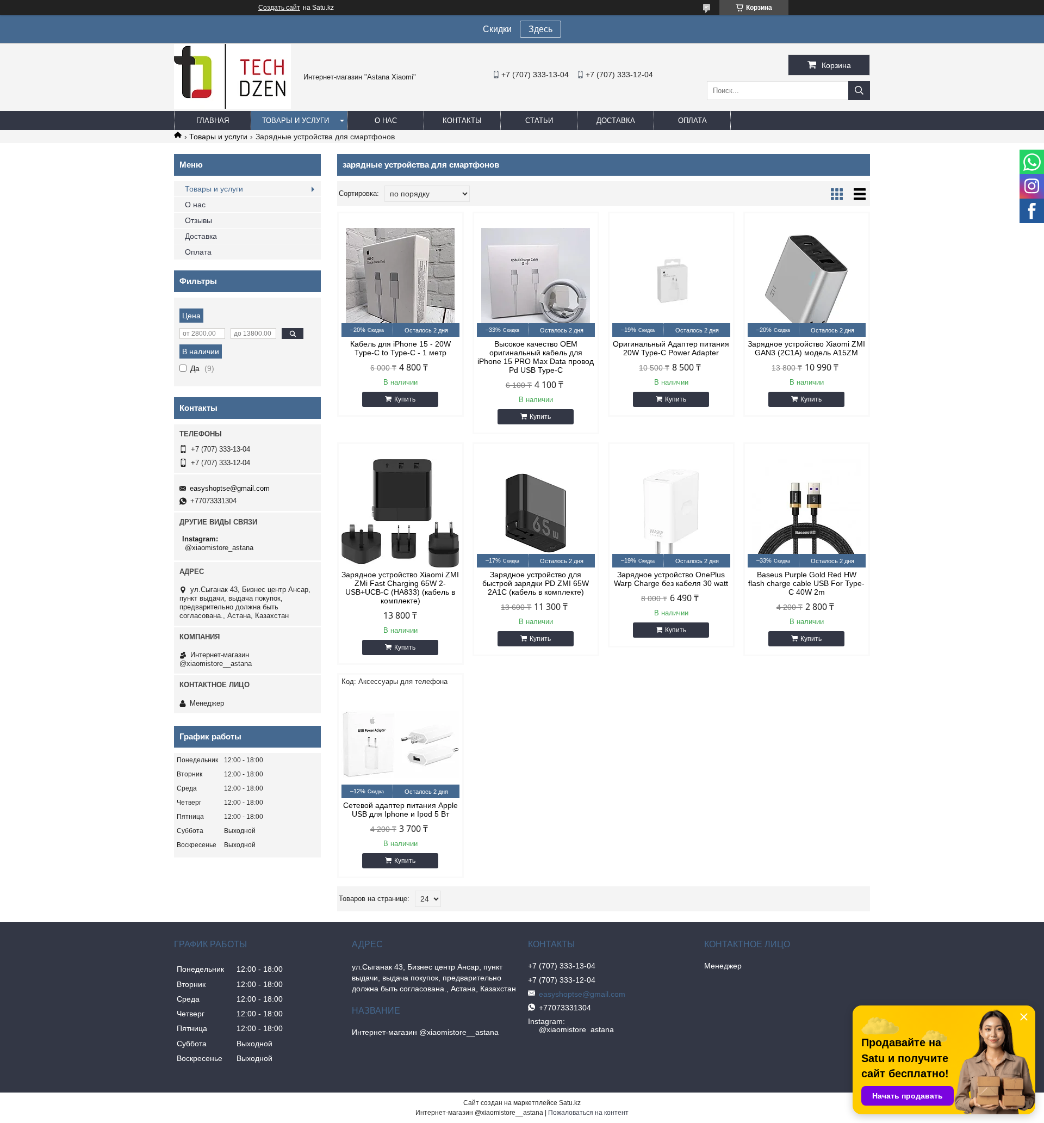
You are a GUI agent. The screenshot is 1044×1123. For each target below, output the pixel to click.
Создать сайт (279, 7)
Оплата (692, 120)
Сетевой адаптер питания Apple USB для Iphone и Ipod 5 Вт (400, 809)
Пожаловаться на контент (588, 1112)
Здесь (540, 29)
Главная (212, 120)
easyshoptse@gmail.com (230, 488)
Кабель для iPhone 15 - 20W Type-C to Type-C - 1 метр (400, 348)
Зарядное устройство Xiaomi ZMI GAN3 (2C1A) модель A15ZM (806, 348)
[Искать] (859, 90)
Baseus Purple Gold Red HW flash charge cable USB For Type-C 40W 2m (806, 583)
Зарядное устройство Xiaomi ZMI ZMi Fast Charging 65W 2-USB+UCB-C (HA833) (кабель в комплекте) (400, 587)
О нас (386, 120)
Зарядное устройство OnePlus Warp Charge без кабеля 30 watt (671, 579)
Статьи (539, 120)
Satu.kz (570, 1103)
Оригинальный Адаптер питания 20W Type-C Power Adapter (671, 348)
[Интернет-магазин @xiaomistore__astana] (232, 106)
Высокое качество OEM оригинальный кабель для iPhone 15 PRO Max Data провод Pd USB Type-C (535, 357)
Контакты (462, 120)
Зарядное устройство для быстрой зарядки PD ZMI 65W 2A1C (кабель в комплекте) (535, 583)
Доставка (615, 120)
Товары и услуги (295, 120)
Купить (404, 399)
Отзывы (198, 220)
